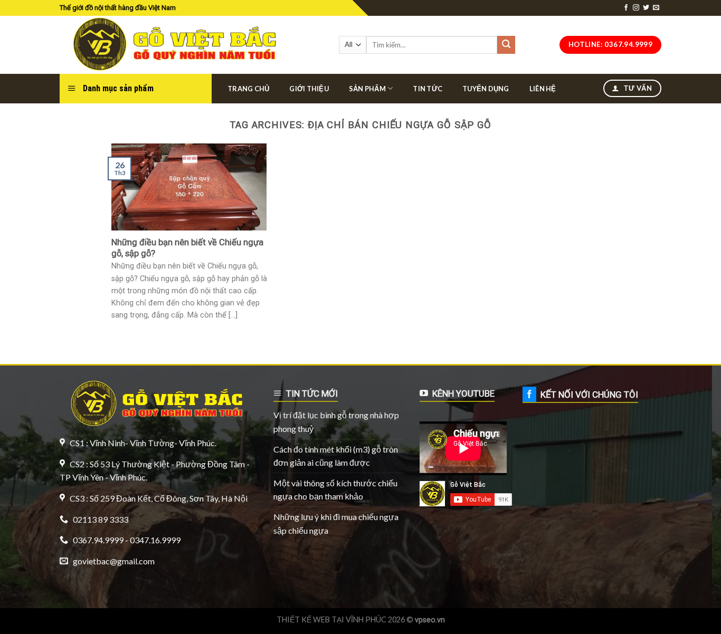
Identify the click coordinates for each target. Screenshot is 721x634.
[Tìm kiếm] (506, 45)
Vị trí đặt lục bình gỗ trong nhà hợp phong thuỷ (336, 422)
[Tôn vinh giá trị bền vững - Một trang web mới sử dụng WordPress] (172, 45)
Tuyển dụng (485, 88)
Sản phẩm (367, 88)
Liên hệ (542, 88)
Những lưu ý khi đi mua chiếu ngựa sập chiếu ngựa (336, 523)
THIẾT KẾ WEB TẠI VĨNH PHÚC (331, 619)
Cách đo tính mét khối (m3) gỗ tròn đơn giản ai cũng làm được (335, 456)
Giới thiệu (309, 88)
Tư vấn (636, 88)
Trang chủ (248, 88)
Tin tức (427, 88)
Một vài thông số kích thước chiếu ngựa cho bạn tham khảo (335, 490)
